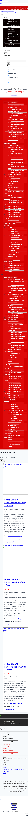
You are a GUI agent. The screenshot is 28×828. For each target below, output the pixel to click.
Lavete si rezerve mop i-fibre (16, 167)
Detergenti (7, 199)
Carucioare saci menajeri (18, 161)
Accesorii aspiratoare (14, 246)
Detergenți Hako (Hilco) (15, 201)
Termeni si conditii (13, 42)
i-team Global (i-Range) (15, 536)
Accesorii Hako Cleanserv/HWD (13, 249)
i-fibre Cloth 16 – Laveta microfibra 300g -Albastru (15, 503)
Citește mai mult (8, 542)
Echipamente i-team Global (16, 104)
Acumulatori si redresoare (11, 257)
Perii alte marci (15, 243)
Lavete (10, 195)
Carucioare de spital (17, 157)
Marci (5, 52)
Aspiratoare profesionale (15, 132)
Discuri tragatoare (16, 244)
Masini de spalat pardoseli (15, 119)
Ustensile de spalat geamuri (12, 188)
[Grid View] (1, 460)
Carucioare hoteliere (17, 159)
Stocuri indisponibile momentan (12, 37)
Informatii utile (8, 27)
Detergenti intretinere (14, 208)
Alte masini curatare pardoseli (15, 129)
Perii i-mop (13, 241)
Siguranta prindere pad (14, 269)
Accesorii (6, 225)
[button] (14, 104)
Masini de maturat (13, 140)
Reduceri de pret (12, 19)
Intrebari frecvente (13, 40)
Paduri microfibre (16, 172)
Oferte (5, 18)
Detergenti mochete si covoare (13, 217)
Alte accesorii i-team (14, 260)
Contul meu (7, 55)
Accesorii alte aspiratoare (13, 253)
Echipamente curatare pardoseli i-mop (16, 106)
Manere (10, 185)
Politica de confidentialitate (9, 45)
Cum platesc (11, 31)
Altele (10, 271)
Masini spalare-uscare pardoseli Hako (16, 122)
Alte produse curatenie (15, 197)
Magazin (6, 48)
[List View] (4, 461)
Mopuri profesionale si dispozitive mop (13, 175)
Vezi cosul (14, 95)
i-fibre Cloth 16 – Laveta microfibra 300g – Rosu (15, 582)
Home (4, 757)
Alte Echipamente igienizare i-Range (17, 116)
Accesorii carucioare (17, 162)
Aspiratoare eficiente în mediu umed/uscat (16, 135)
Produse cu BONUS (13, 25)
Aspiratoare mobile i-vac (18, 113)
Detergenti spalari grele (15, 210)
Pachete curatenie (13, 145)
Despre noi (7, 50)
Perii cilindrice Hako (16, 239)
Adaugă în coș (8, 625)
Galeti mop (11, 183)
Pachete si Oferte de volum (12, 22)
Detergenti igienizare (14, 212)
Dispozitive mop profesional (14, 179)
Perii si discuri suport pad (15, 235)
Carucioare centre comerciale (15, 154)
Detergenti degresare (14, 222)
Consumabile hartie (9, 223)
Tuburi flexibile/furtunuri (15, 265)
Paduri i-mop (14, 231)
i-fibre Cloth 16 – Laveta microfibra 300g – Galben (15, 667)
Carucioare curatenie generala (15, 150)
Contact (6, 53)
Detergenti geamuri (13, 220)
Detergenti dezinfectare (15, 214)
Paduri (10, 227)
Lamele (10, 263)
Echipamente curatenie (10, 102)
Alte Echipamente (13, 142)
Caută (26, 813)
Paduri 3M (13, 229)
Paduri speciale (15, 233)
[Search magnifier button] (8, 63)
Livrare (10, 33)
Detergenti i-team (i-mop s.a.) (13, 203)
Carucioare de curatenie (15, 147)
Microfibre (11, 164)
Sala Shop (3, 4)
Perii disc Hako (15, 237)
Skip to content (4, 1)
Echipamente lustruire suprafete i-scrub (16, 110)
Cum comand (11, 29)
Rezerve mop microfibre (17, 170)
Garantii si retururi (13, 35)
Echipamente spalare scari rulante (14, 192)
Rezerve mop (14, 181)
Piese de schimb (8, 262)
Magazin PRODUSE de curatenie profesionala (15, 758)
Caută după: (5, 811)
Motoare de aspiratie (14, 267)
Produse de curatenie (10, 143)
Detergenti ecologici (14, 206)
